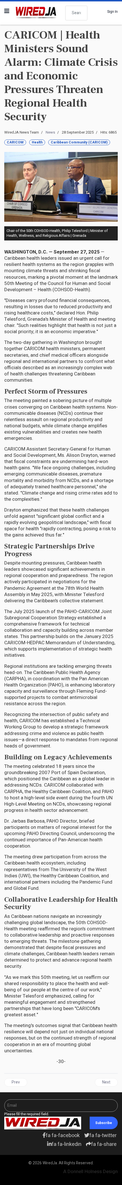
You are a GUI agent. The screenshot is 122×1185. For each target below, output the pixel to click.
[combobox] (76, 13)
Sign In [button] (112, 11)
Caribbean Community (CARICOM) (79, 142)
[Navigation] (6, 11)
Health (37, 142)
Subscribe (103, 1122)
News (50, 132)
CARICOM (15, 142)
